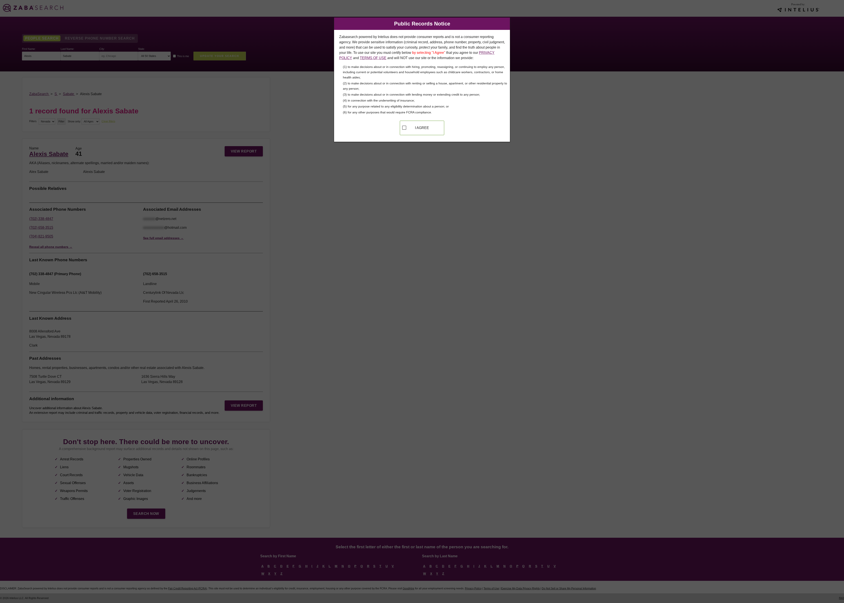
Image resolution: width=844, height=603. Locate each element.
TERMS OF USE (373, 58)
